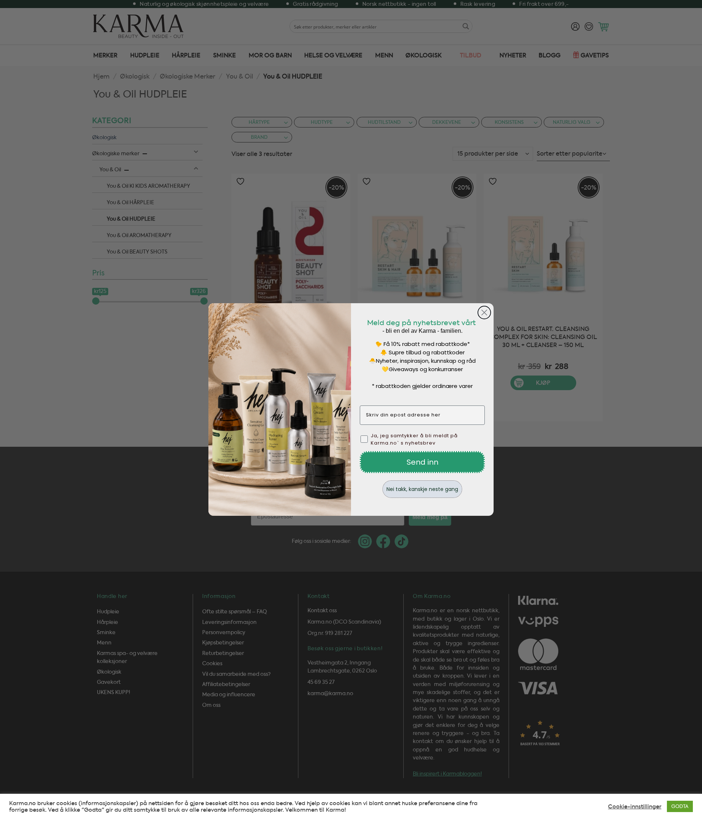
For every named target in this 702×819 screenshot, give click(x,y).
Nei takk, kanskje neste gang (422, 489)
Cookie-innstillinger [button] (634, 806)
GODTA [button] (679, 806)
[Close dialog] (484, 312)
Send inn (422, 462)
